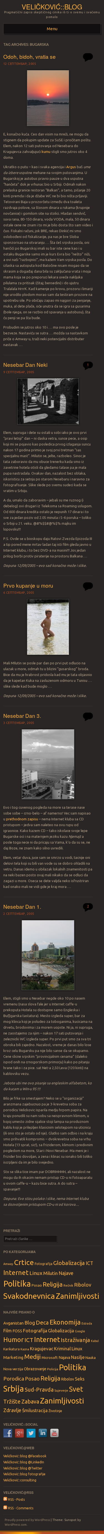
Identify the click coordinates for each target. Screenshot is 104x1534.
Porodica (13, 1379)
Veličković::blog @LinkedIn (23, 1462)
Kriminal (62, 1348)
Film (7, 1330)
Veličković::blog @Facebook (24, 1456)
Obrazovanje (35, 1369)
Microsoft (50, 1357)
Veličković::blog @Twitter (22, 1468)
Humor (13, 1339)
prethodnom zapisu (22, 819)
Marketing (13, 1357)
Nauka (90, 1357)
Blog (29, 1322)
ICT (89, 1263)
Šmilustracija (35, 1410)
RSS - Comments (20, 1508)
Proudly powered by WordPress (27, 1520)
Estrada (87, 1323)
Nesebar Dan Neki (25, 364)
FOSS (17, 1331)
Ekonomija (65, 1322)
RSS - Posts (16, 1499)
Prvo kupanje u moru (28, 585)
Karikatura (11, 1349)
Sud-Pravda (39, 1389)
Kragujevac (41, 1348)
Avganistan (13, 1323)
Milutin (50, 1273)
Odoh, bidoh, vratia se (29, 56)
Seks (80, 1378)
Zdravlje (12, 1410)
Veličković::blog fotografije (24, 1474)
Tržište (12, 1401)
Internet (16, 1272)
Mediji (32, 1356)
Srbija (13, 1388)
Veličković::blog (52, 6)
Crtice (24, 1262)
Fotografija (43, 1264)
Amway (8, 1264)
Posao (37, 1285)
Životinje (55, 1411)
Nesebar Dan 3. (22, 715)
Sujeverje (61, 1390)
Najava (64, 1357)
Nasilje (78, 1357)
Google (80, 1331)
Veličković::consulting (19, 1480)
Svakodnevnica (29, 1295)
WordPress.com (16, 1524)
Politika (17, 1283)
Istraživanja (75, 1340)
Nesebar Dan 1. (22, 906)
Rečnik (68, 1285)
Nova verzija (13, 1369)
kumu (46, 151)
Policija (52, 1369)
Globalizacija (69, 1263)
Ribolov (82, 1284)
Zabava (30, 1401)
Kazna (25, 1349)
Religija (53, 1284)
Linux (35, 1273)
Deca (42, 1322)
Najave (66, 1273)
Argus (71, 167)
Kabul (95, 1341)
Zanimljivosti (77, 1296)
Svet (76, 1389)
